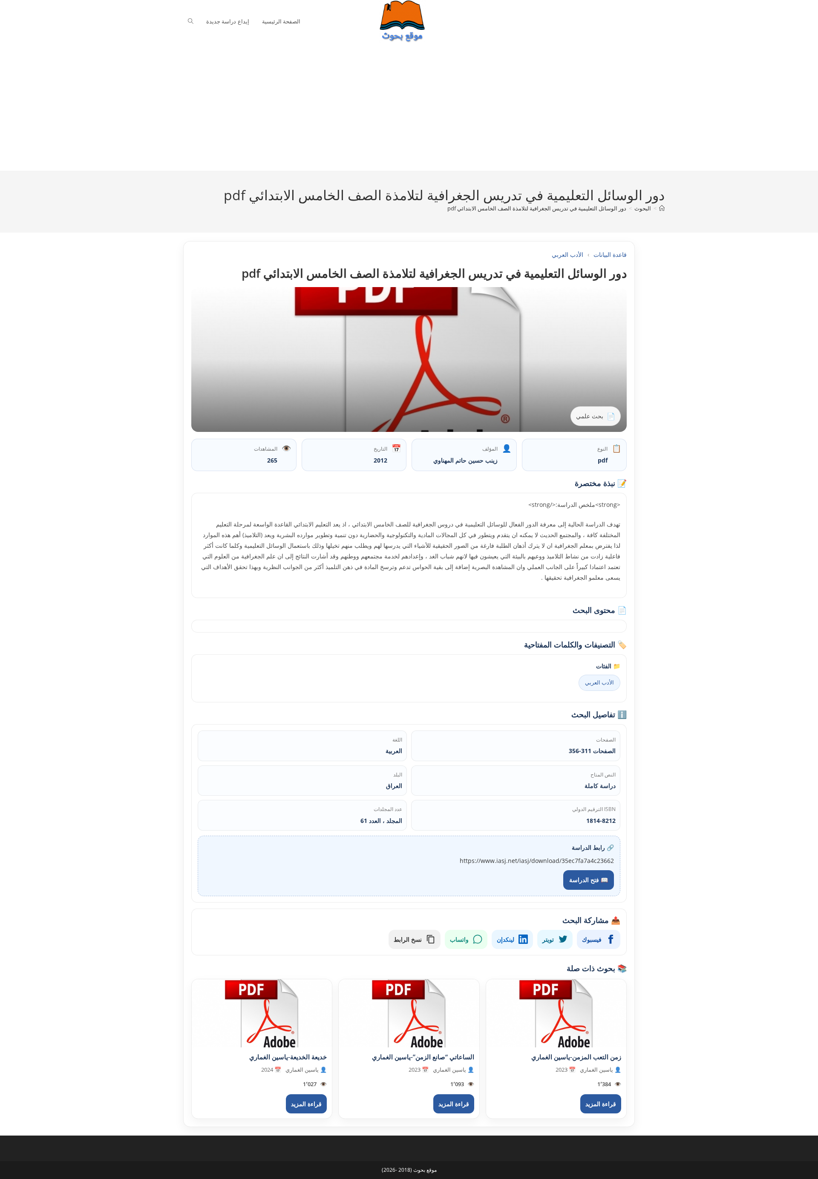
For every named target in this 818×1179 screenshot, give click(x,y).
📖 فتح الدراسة (588, 880)
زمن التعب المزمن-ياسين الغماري (576, 1056)
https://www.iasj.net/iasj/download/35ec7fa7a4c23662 (537, 861)
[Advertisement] (402, 107)
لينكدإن (505, 939)
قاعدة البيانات (610, 254)
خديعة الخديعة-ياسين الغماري (288, 1056)
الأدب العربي (567, 254)
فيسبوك (592, 939)
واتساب (459, 939)
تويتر (548, 939)
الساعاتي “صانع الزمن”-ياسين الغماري (423, 1056)
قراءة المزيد (600, 1104)
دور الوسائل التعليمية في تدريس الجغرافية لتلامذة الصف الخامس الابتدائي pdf (536, 208)
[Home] (662, 208)
